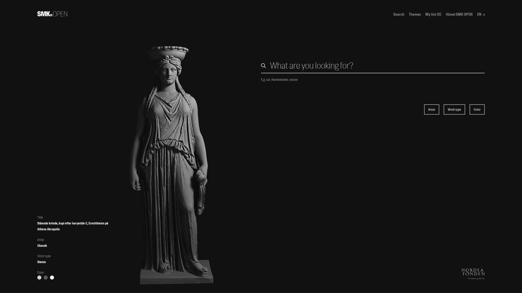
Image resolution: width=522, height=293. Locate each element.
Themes (415, 14)
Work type (454, 110)
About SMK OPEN (459, 14)
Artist (431, 110)
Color (477, 110)
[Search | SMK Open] (52, 15)
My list (433, 14)
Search (398, 14)
